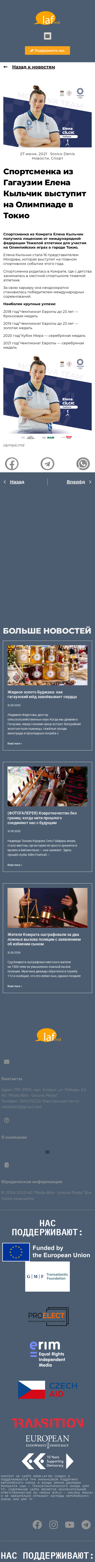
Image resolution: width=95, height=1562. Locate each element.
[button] (47, 36)
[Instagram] (53, 1524)
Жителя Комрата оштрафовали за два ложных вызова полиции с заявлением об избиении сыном (44, 939)
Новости (40, 158)
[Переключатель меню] (47, 1152)
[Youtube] (69, 1524)
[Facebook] (37, 1524)
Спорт (57, 158)
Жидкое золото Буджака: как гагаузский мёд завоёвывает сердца (42, 694)
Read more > (15, 743)
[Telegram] (86, 1524)
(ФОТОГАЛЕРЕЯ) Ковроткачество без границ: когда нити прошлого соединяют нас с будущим (42, 818)
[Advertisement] (47, 551)
